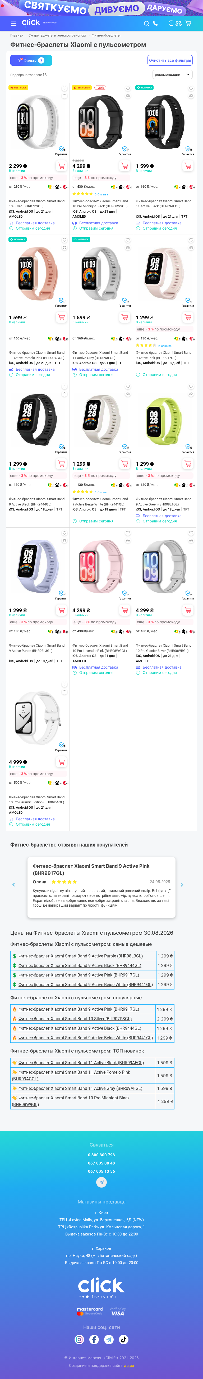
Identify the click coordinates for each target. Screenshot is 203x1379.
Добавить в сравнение (64, 95)
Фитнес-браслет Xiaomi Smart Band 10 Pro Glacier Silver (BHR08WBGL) (163, 648)
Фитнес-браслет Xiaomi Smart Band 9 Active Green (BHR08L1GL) (163, 501)
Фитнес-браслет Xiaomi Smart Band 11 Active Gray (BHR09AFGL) (100, 355)
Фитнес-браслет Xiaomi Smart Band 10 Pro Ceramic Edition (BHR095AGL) (36, 799)
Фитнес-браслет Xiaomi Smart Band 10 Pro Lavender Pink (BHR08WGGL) (100, 648)
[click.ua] (39, 23)
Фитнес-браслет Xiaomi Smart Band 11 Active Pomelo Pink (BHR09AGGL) (36, 355)
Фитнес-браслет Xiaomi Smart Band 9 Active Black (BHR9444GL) (36, 501)
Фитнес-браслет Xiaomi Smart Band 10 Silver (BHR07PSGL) (36, 203)
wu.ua (129, 1365)
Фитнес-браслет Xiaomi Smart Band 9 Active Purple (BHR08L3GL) (36, 648)
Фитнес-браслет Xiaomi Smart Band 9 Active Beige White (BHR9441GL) (100, 501)
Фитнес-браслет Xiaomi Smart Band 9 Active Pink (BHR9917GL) (163, 355)
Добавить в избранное (64, 88)
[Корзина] (61, 165)
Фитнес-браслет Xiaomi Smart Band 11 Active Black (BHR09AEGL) (163, 203)
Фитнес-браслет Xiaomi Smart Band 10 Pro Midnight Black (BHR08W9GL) (100, 203)
